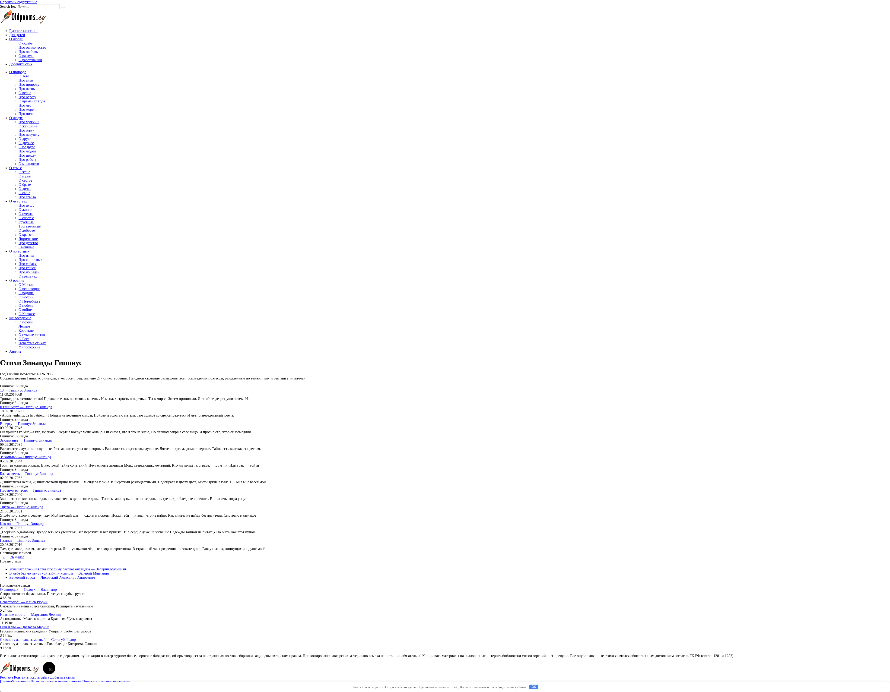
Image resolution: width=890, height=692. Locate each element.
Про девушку (29, 134)
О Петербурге (29, 301)
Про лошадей (29, 272)
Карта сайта (40, 677)
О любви (16, 39)
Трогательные (30, 226)
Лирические (28, 239)
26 (12, 557)
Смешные (26, 247)
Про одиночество (32, 47)
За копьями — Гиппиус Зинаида (25, 457)
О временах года (32, 101)
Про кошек (27, 268)
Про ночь (26, 114)
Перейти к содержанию (18, 2)
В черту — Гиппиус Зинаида (23, 424)
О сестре (25, 180)
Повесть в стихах (32, 343)
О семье (15, 168)
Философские (20, 318)
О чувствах (18, 201)
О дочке (25, 189)
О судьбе (25, 43)
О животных (19, 251)
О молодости (29, 164)
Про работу (28, 159)
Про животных (30, 260)
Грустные (26, 222)
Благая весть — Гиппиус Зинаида (26, 474)
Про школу (27, 155)
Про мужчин (29, 122)
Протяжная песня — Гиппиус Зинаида (30, 490)
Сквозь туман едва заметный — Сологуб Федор (38, 639)
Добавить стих (20, 64)
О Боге (24, 339)
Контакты (21, 677)
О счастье (26, 218)
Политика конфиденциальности (56, 681)
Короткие (26, 330)
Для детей (17, 35)
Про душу (26, 205)
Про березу (27, 97)
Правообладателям (15, 681)
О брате (25, 184)
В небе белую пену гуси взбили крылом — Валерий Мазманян (59, 573)
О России (26, 297)
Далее (19, 557)
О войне (25, 310)
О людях (16, 118)
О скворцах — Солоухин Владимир (28, 589)
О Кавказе (27, 314)
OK (534, 687)
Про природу (29, 84)
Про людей (27, 151)
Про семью (27, 197)
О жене (24, 172)
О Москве (26, 285)
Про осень (27, 89)
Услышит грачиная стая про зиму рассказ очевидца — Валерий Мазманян (67, 569)
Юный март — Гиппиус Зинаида (26, 407)
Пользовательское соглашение (106, 681)
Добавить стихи (62, 677)
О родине (16, 280)
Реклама (6, 677)
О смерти (26, 214)
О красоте (26, 235)
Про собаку (28, 264)
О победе (26, 305)
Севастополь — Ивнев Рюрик (24, 602)
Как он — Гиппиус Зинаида (22, 524)
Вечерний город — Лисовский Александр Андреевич (52, 577)
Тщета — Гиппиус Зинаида (21, 507)
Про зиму (26, 80)
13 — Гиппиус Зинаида (18, 390)
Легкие (24, 326)
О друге (25, 139)
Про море (26, 109)
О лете (24, 76)
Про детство (28, 243)
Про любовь (28, 52)
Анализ (15, 351)
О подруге (27, 147)
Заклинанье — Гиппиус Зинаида (26, 440)
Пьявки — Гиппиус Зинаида (22, 540)
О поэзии (26, 322)
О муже (25, 176)
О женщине (28, 126)
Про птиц (26, 255)
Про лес (25, 105)
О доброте (27, 230)
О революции (29, 289)
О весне (25, 93)
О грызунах (28, 276)
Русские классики (23, 31)
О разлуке (26, 56)
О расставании (30, 60)
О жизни (25, 210)
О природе (17, 72)
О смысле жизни (32, 335)
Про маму (26, 130)
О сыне (24, 193)
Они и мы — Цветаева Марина (24, 627)
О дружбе (26, 143)
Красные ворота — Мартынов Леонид (30, 614)
